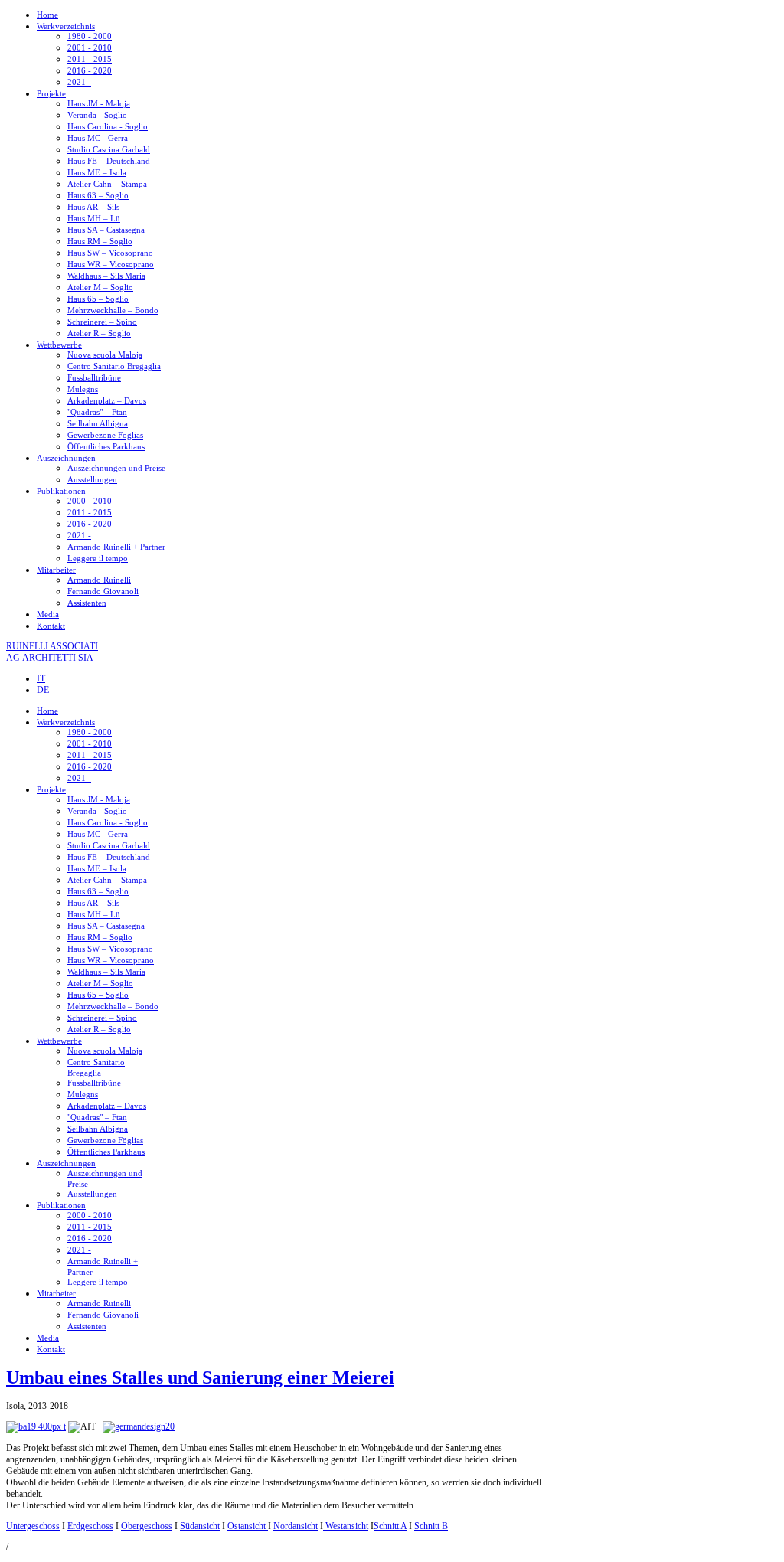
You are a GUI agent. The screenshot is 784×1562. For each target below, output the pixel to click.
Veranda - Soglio (97, 114)
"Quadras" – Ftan (97, 412)
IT (41, 678)
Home (47, 14)
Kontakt (51, 625)
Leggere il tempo (97, 558)
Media (48, 614)
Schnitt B (431, 1526)
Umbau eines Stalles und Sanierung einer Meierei (200, 1377)
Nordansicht (295, 1526)
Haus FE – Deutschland (108, 160)
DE (43, 690)
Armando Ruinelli (99, 579)
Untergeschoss (33, 1526)
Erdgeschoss (90, 1526)
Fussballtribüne (94, 377)
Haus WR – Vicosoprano (110, 264)
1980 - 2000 (89, 36)
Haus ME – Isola (96, 172)
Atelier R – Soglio (99, 333)
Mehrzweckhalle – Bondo (112, 310)
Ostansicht (247, 1526)
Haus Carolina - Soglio (107, 126)
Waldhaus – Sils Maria (106, 275)
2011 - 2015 (89, 59)
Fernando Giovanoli (103, 591)
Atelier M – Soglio (100, 287)
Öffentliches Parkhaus (106, 446)
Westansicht (345, 1526)
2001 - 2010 (89, 47)
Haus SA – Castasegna (106, 229)
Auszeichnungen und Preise (116, 467)
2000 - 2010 (89, 500)
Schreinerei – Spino (102, 321)
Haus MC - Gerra (97, 137)
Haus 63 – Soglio (98, 195)
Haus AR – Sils (93, 206)
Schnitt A (390, 1526)
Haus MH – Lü (93, 218)
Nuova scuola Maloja (104, 354)
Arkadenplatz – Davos (106, 400)
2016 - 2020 (89, 70)
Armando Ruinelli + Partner (116, 546)
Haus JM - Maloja (98, 103)
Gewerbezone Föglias (105, 435)
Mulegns (82, 389)
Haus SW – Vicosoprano (110, 252)
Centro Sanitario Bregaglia (114, 366)
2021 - (79, 82)
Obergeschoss (146, 1526)
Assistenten (86, 602)
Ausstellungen (92, 479)
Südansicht (200, 1526)
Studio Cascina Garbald (108, 149)
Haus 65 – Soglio (98, 298)
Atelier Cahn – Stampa (107, 183)
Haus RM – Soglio (99, 241)
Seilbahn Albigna (97, 423)
